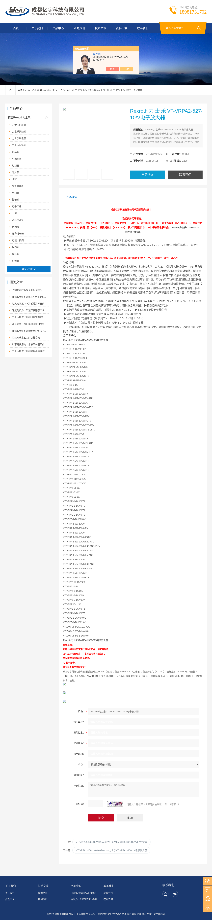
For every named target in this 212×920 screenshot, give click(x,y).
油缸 (14, 179)
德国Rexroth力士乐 (47, 90)
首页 (16, 28)
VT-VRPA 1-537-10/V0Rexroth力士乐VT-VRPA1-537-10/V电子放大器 (111, 842)
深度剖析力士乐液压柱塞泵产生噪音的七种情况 (30, 310)
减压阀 (15, 254)
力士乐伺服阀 (19, 124)
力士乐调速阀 (19, 131)
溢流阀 (15, 260)
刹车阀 (15, 152)
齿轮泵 (15, 226)
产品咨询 (147, 175)
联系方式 (108, 893)
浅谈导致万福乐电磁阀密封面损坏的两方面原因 (30, 324)
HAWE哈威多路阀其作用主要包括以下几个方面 (30, 296)
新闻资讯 (79, 28)
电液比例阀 (18, 240)
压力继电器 (18, 233)
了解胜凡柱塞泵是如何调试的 (27, 290)
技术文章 (100, 28)
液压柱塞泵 (18, 220)
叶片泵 (15, 172)
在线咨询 (108, 899)
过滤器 (15, 165)
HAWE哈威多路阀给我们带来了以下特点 (30, 330)
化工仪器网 (159, 914)
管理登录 (136, 914)
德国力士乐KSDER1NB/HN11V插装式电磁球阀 (85, 899)
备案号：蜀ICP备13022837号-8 (104, 914)
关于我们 (37, 28)
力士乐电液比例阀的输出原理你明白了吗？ (30, 351)
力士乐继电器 (19, 138)
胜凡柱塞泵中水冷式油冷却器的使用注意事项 (30, 303)
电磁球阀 (16, 158)
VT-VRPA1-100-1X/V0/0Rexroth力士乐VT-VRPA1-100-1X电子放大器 (111, 850)
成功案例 (10, 899)
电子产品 (64, 90)
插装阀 (15, 199)
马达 (14, 213)
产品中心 (58, 28)
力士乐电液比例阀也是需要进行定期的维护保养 (30, 317)
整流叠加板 (18, 186)
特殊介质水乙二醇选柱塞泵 (26, 337)
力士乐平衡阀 (19, 145)
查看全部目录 (29, 269)
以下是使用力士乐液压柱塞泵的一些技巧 (30, 344)
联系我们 (142, 28)
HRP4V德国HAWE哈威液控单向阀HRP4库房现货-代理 (85, 893)
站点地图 (126, 914)
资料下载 (121, 28)
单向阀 (15, 192)
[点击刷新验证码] (115, 804)
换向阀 (15, 247)
